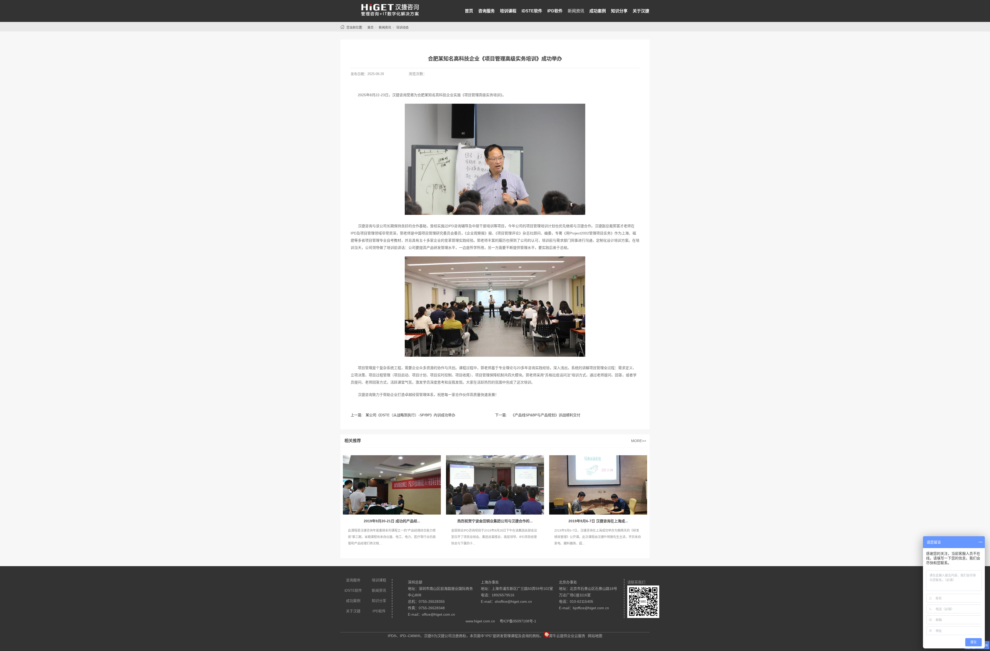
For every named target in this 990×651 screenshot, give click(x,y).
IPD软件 (555, 11)
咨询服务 (486, 11)
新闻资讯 (576, 11)
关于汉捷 (641, 11)
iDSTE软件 (532, 11)
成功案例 (597, 11)
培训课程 (508, 11)
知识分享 (619, 11)
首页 (469, 11)
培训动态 (402, 27)
